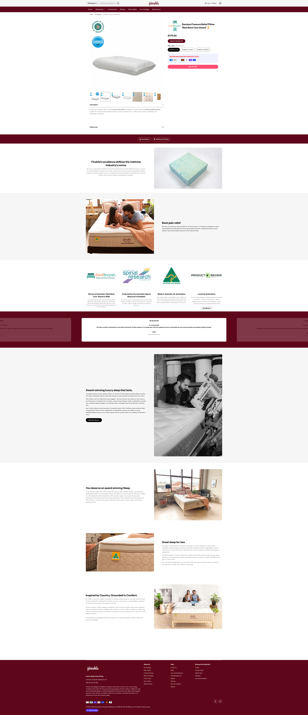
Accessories (98, 14)
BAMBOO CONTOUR (203, 50)
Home (91, 14)
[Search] (118, 3)
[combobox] (103, 3)
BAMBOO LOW (173, 50)
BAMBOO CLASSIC (187, 50)
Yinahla (93, 707)
